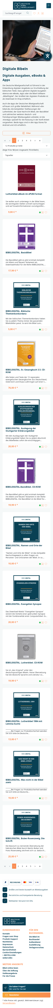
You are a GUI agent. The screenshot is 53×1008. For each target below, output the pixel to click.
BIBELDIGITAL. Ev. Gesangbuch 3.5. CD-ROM (25, 371)
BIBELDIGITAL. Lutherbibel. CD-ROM (24, 662)
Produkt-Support (10, 939)
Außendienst (35, 942)
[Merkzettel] (34, 13)
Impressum (8, 944)
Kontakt (6, 933)
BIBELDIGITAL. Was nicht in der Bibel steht (24, 781)
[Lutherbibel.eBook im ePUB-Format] (26, 178)
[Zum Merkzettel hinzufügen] (46, 212)
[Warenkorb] (42, 13)
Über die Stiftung (10, 970)
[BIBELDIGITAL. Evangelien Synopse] (26, 588)
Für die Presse (9, 976)
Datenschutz (8, 947)
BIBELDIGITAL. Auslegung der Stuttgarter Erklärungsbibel (21, 429)
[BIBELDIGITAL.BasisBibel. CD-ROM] (26, 471)
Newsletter (14, 995)
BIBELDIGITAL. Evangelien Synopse (23, 604)
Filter (28, 133)
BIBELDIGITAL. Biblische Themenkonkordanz (18, 312)
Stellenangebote (10, 973)
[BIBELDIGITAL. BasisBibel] (26, 236)
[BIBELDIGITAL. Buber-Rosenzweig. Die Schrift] (26, 822)
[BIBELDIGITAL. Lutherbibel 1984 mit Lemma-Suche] (26, 705)
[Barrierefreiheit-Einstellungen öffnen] (47, 56)
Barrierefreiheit (9, 950)
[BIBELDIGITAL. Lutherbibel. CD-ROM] (26, 646)
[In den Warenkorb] (42, 212)
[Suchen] (28, 13)
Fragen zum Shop (10, 936)
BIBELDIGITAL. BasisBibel (19, 252)
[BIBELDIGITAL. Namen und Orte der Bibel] (26, 529)
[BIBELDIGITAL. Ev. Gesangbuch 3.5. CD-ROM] (26, 353)
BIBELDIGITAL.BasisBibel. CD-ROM (23, 487)
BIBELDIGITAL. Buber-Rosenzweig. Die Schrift (25, 839)
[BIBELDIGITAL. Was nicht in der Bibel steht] (26, 764)
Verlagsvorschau (36, 947)
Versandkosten (9, 1003)
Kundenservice (11, 930)
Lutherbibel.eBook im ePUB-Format (24, 194)
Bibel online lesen (10, 968)
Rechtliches (8, 941)
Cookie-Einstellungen (12, 952)
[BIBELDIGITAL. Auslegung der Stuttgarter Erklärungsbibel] (26, 412)
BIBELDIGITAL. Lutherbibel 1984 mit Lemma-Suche (24, 722)
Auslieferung (34, 945)
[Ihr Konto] (38, 13)
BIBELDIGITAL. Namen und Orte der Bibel (24, 546)
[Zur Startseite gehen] (24, 6)
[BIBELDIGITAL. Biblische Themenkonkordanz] (26, 295)
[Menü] (48, 5)
